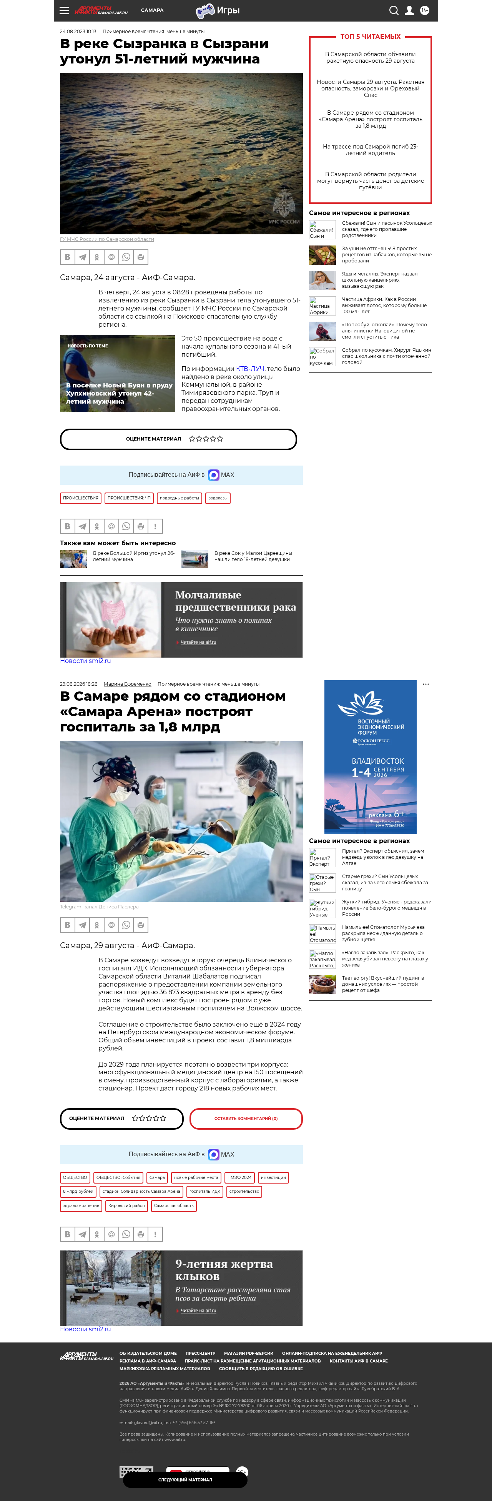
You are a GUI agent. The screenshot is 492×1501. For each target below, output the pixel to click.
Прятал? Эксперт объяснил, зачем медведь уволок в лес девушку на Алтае (383, 857)
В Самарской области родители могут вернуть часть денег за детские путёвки (370, 181)
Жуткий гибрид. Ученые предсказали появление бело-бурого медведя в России (387, 908)
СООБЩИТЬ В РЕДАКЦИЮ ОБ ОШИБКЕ (261, 1368)
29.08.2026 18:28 (79, 684)
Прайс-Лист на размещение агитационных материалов (253, 1361)
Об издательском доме (148, 1353)
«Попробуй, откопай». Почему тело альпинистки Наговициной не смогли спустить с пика (384, 331)
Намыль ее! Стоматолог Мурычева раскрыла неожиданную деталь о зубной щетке (383, 933)
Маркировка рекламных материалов (165, 1368)
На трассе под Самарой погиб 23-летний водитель (370, 150)
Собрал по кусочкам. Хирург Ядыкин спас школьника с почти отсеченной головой (386, 356)
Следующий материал (185, 1480)
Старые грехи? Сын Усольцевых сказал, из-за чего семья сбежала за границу (385, 882)
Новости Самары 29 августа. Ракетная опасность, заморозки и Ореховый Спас (370, 89)
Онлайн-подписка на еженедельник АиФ (332, 1353)
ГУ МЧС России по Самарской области (107, 239)
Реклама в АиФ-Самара (148, 1361)
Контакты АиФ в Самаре (359, 1361)
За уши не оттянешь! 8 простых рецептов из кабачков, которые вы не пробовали (387, 254)
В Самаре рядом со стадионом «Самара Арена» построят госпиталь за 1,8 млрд (370, 119)
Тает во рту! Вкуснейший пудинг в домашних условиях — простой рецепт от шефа (383, 984)
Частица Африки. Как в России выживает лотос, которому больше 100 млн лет (384, 305)
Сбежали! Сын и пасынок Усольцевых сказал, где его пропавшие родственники (387, 229)
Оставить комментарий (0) (246, 1118)
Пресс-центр (200, 1353)
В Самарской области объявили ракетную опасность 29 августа (370, 57)
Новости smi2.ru (85, 661)
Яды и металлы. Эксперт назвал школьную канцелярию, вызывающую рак (380, 280)
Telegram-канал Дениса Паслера (99, 907)
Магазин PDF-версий (248, 1353)
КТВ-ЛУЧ (250, 368)
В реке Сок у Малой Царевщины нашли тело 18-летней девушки (253, 556)
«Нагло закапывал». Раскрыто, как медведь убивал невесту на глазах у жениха (385, 959)
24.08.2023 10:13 (78, 31)
